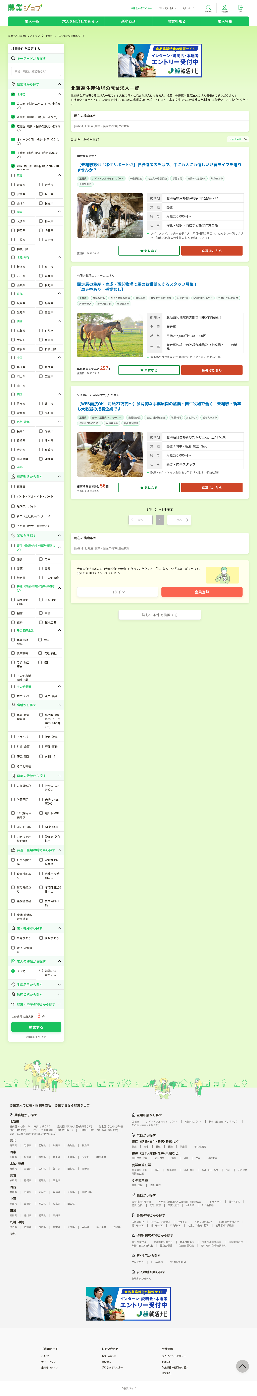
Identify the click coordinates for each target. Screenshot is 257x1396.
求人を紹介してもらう (80, 21)
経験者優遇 (85, 303)
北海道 (49, 35)
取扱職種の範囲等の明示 (175, 1367)
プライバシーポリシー (174, 1356)
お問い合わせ (109, 1356)
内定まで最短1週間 (161, 298)
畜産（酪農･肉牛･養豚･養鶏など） (157, 1141)
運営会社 (166, 1373)
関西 (13, 1187)
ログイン (117, 591)
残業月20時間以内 (228, 298)
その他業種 (140, 1180)
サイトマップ (48, 1362)
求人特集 (225, 21)
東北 (13, 1140)
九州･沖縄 (17, 1222)
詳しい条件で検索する (160, 614)
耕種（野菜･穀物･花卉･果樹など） (157, 1153)
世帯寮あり (85, 184)
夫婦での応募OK (196, 178)
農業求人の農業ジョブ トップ (24, 35)
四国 (13, 1210)
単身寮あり (217, 178)
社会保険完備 (104, 303)
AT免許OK (182, 298)
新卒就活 (128, 21)
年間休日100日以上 (89, 423)
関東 (13, 1152)
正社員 (83, 178)
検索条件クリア (36, 1036)
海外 (13, 1233)
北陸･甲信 (17, 1163)
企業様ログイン (49, 1367)
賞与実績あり (210, 417)
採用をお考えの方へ (112, 1367)
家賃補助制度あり (203, 298)
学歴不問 (177, 178)
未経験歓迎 (136, 178)
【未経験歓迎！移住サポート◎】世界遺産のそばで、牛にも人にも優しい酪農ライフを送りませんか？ (159, 167)
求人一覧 (32, 21)
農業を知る (177, 21)
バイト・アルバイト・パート (107, 178)
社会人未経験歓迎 (157, 178)
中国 (13, 1198)
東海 (13, 1175)
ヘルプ (45, 1356)
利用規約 (166, 1362)
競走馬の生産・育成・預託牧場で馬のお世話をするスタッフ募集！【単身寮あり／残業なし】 (137, 286)
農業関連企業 (141, 1164)
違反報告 (106, 1362)
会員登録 (202, 591)
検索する (36, 1027)
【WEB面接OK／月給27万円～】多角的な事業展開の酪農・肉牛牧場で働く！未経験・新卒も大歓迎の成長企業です (159, 406)
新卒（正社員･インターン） (107, 417)
